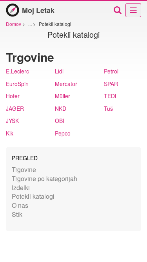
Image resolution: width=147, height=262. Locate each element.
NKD (60, 108)
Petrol (111, 71)
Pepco (63, 133)
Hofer (13, 96)
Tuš (108, 108)
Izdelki (21, 187)
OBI (59, 121)
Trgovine (24, 169)
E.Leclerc (17, 71)
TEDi (110, 96)
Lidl (59, 71)
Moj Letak (38, 10)
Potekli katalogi (33, 196)
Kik (9, 133)
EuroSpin (17, 84)
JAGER (15, 108)
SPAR (111, 84)
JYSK (12, 121)
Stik (17, 214)
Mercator (66, 84)
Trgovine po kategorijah (44, 178)
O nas (20, 205)
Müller (62, 96)
